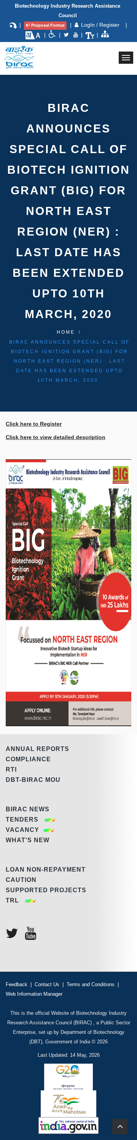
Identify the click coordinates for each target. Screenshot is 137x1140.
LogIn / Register (101, 25)
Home (66, 332)
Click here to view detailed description (55, 437)
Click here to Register (34, 424)
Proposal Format (48, 25)
